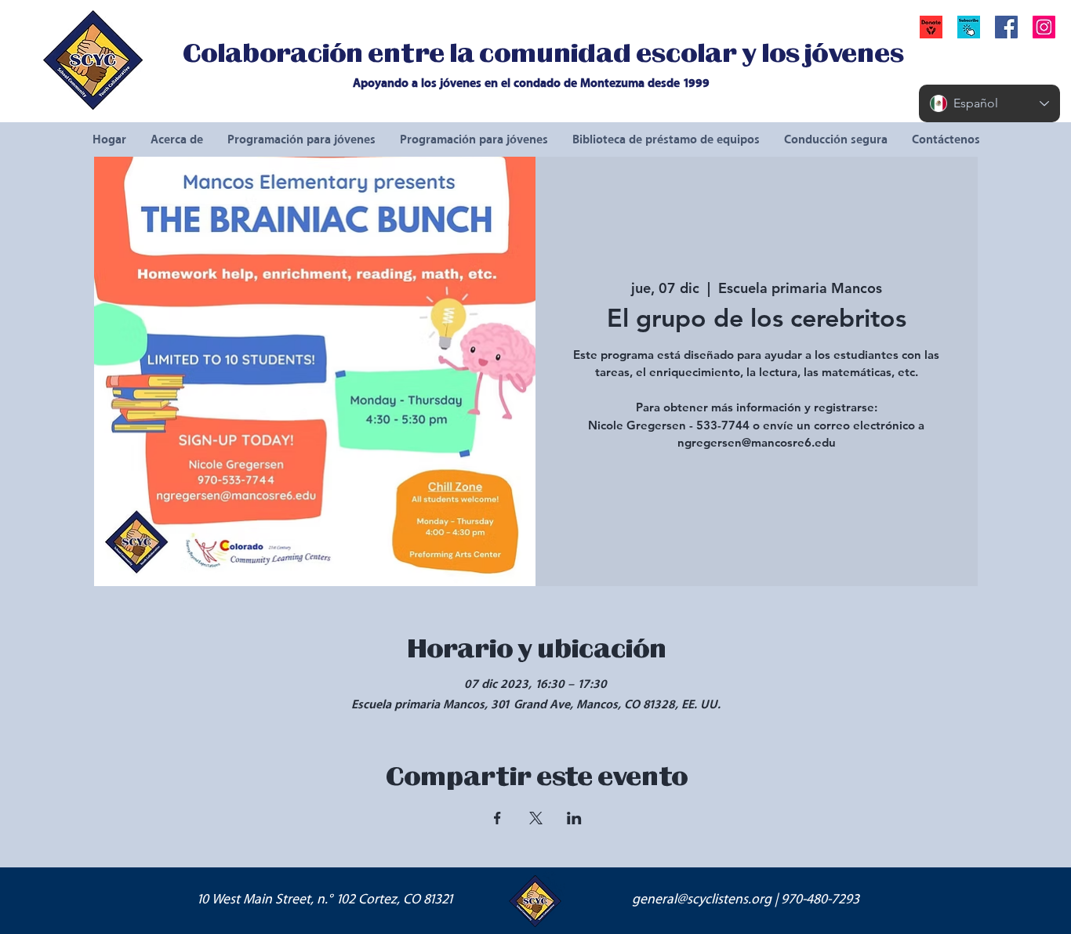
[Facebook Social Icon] (1006, 27)
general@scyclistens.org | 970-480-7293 (745, 899)
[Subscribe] (968, 27)
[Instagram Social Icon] (1044, 27)
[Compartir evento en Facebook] (497, 818)
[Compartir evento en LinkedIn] (574, 818)
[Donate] (931, 27)
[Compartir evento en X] (535, 818)
